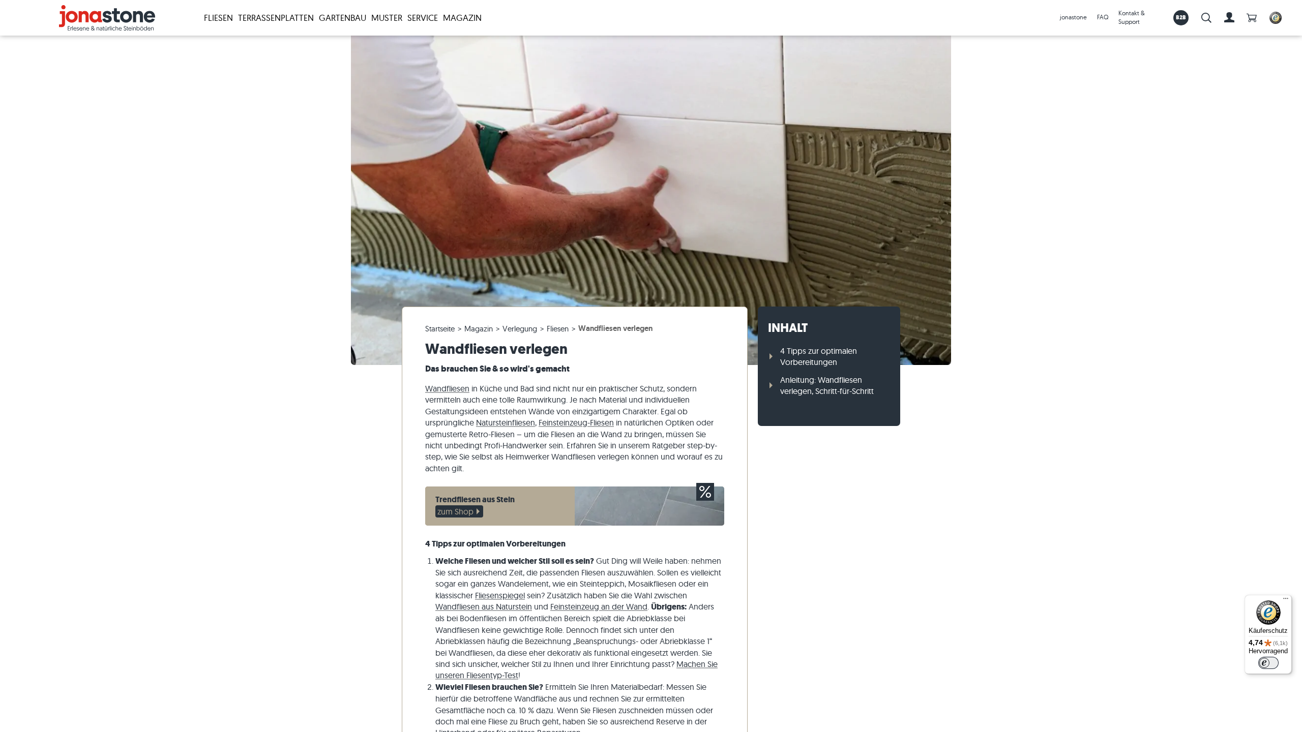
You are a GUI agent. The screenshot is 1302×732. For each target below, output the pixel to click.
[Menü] (1286, 601)
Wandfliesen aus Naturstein (483, 606)
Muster (386, 17)
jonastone (1073, 17)
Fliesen (218, 17)
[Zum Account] (1229, 17)
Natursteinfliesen (505, 422)
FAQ (1102, 17)
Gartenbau (342, 17)
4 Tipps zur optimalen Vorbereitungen (818, 356)
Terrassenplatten (276, 17)
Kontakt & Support (1131, 17)
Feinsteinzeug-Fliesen (576, 422)
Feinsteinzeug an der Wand (598, 606)
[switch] (1268, 663)
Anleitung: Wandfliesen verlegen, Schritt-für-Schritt (827, 385)
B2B (1181, 17)
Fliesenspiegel (500, 595)
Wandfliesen (447, 388)
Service (422, 17)
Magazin (462, 17)
